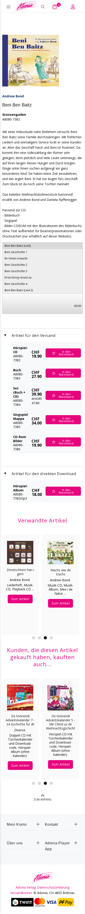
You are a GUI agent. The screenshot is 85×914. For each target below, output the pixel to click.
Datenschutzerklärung (53, 887)
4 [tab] (51, 637)
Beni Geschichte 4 (16, 284)
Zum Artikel (20, 599)
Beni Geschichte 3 (16, 271)
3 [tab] (45, 637)
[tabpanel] (20, 581)
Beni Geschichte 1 (16, 252)
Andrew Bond (13, 96)
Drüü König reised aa (18, 277)
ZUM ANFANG (42, 799)
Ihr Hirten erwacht (16, 258)
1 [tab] (33, 637)
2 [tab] (39, 637)
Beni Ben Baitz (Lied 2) (19, 290)
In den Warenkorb (66, 353)
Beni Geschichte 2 (16, 265)
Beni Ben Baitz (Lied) (18, 246)
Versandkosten (21, 893)
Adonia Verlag (26, 887)
